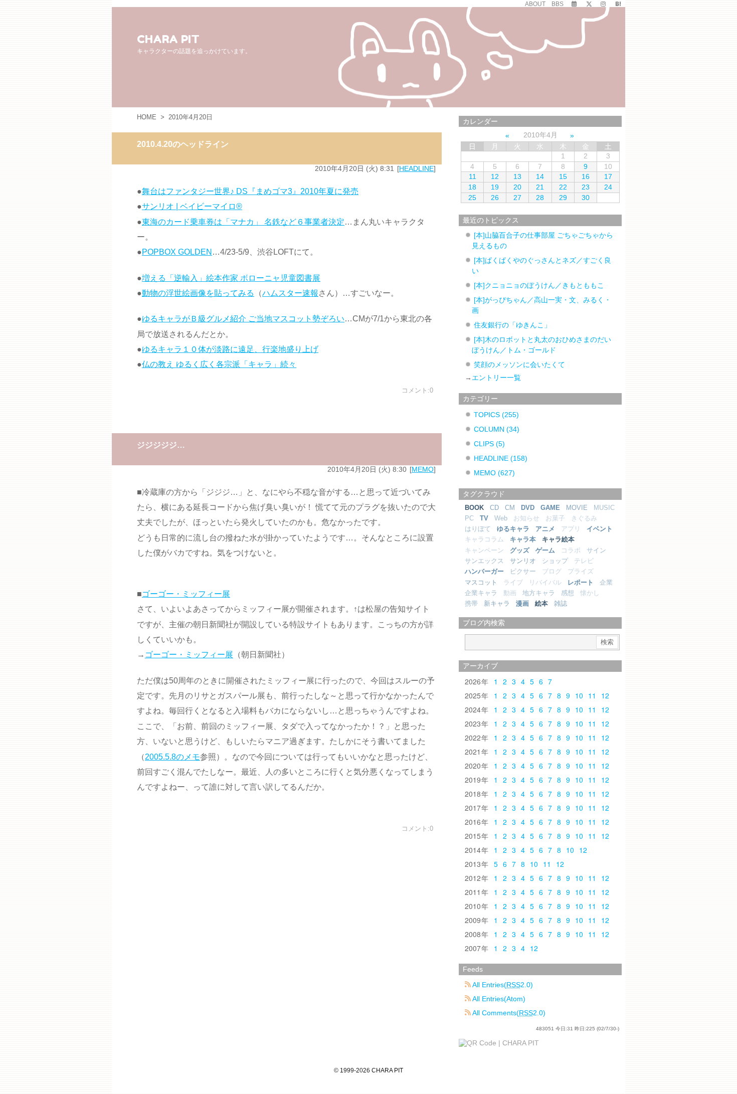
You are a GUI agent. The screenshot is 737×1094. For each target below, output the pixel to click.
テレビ (584, 561)
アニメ (545, 528)
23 (586, 187)
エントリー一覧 (496, 378)
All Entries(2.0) (502, 985)
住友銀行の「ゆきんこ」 (512, 325)
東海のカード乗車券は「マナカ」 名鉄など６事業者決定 (243, 222)
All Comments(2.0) (508, 1013)
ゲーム (545, 550)
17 (608, 176)
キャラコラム (484, 539)
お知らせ (526, 518)
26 (495, 198)
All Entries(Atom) (498, 999)
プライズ (581, 571)
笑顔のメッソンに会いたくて (519, 364)
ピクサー (523, 571)
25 (472, 198)
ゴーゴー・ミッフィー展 (186, 594)
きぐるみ (584, 518)
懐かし (590, 593)
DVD (527, 507)
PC (469, 518)
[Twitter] (589, 4)
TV (484, 518)
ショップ (555, 561)
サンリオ (523, 561)
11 (472, 176)
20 (517, 187)
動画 (509, 593)
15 (563, 176)
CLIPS (489, 444)
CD (494, 507)
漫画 (522, 603)
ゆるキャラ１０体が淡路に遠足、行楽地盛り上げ (230, 349)
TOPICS (496, 415)
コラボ (571, 550)
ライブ (513, 582)
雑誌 (560, 603)
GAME (550, 507)
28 (540, 198)
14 (540, 176)
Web (500, 518)
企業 (606, 582)
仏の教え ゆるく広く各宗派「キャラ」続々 (219, 364)
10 (579, 695)
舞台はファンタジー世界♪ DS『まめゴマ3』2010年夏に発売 (250, 191)
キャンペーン (484, 550)
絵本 (541, 603)
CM (510, 507)
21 (540, 187)
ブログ (552, 571)
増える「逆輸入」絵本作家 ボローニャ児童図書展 (231, 278)
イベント (600, 528)
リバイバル (545, 582)
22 (563, 187)
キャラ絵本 (558, 539)
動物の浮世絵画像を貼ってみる (198, 293)
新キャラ (497, 603)
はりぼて (478, 528)
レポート (581, 582)
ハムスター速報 (290, 293)
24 (608, 187)
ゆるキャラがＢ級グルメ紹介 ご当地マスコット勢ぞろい (243, 318)
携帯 (471, 603)
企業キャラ (481, 593)
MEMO (423, 469)
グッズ (519, 550)
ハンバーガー (484, 571)
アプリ (571, 528)
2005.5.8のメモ (172, 757)
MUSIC (604, 507)
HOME (146, 117)
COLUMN (496, 429)
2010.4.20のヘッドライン (183, 144)
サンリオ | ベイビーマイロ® (192, 206)
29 (563, 198)
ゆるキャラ (513, 528)
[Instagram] (603, 4)
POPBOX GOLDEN (177, 252)
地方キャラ (538, 593)
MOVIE (577, 507)
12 (495, 176)
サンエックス (484, 561)
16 (586, 176)
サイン (596, 550)
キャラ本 (523, 539)
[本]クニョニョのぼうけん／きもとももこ (539, 285)
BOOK (474, 507)
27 (517, 198)
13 (517, 176)
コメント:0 (417, 390)
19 (495, 187)
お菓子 (555, 518)
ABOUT (535, 4)
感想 (567, 593)
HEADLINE (416, 168)
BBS (557, 4)
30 (586, 198)
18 (472, 187)
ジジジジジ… (161, 445)
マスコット (481, 582)
